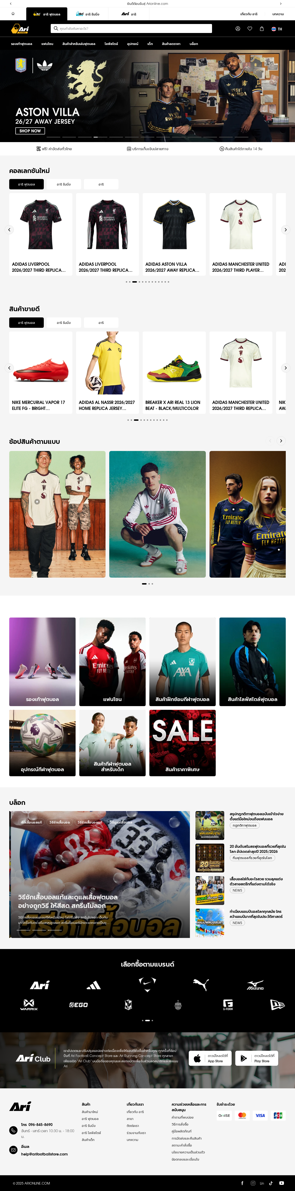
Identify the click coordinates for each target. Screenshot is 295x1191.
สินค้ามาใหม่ (90, 1111)
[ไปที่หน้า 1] (23, 930)
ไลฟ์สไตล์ (111, 43)
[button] (126, 282)
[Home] (13, 13)
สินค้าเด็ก (88, 1139)
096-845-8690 (41, 1124)
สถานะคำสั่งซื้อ (182, 1145)
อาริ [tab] (101, 184)
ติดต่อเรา (133, 1125)
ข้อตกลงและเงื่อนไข (185, 1159)
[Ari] (20, 1106)
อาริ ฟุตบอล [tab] (26, 184)
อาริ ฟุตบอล (90, 1118)
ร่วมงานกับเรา (136, 1132)
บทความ (278, 13)
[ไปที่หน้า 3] (55, 930)
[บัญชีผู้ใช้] (238, 28)
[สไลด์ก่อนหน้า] (7, 96)
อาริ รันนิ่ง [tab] (64, 184)
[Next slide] (285, 229)
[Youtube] (281, 1183)
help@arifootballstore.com (44, 1154)
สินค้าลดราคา (171, 43)
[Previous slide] (9, 229)
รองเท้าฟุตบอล (21, 43)
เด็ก (150, 43)
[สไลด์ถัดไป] (287, 96)
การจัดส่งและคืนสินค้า (187, 1138)
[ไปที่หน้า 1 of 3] (147, 1008)
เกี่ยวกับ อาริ (248, 13)
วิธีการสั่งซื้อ (180, 1124)
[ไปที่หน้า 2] (39, 930)
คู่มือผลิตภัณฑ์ (182, 1131)
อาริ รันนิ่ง (89, 1125)
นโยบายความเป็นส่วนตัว (188, 1152)
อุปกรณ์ (132, 43)
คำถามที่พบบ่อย (183, 1117)
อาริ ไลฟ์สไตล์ (91, 1132)
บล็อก (194, 43)
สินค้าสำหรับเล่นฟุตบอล (78, 43)
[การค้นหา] (56, 28)
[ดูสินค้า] (37, 501)
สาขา (130, 1118)
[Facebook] (242, 1183)
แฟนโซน (47, 43)
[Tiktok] (271, 1183)
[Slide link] (147, 96)
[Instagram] (253, 1183)
